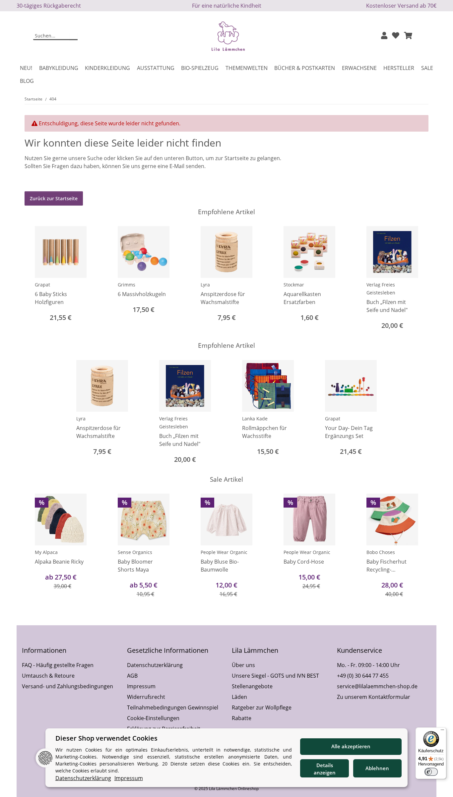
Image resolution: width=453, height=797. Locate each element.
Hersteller (398, 68)
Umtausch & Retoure (48, 675)
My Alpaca (46, 552)
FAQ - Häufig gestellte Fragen (58, 665)
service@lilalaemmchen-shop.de (377, 686)
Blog (27, 81)
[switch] (431, 772)
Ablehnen (377, 768)
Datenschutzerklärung (155, 665)
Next (417, 278)
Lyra (205, 284)
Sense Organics (135, 552)
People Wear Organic (224, 552)
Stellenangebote (252, 686)
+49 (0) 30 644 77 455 (363, 675)
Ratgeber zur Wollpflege (261, 707)
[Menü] (442, 731)
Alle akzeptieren (350, 746)
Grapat (42, 284)
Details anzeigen (325, 769)
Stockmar (294, 284)
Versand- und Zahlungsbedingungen (67, 686)
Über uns (243, 665)
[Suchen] (73, 36)
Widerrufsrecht (146, 697)
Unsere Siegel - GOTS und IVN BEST (275, 675)
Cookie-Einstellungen (153, 718)
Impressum (141, 686)
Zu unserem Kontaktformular (373, 697)
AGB (132, 675)
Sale (427, 68)
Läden (239, 697)
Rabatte (241, 718)
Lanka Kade (255, 418)
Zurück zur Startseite (54, 198)
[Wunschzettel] (396, 36)
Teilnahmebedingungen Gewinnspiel (172, 707)
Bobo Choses (380, 552)
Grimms (126, 284)
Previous (35, 278)
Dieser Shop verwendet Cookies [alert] (106, 738)
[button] (384, 36)
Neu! (26, 68)
